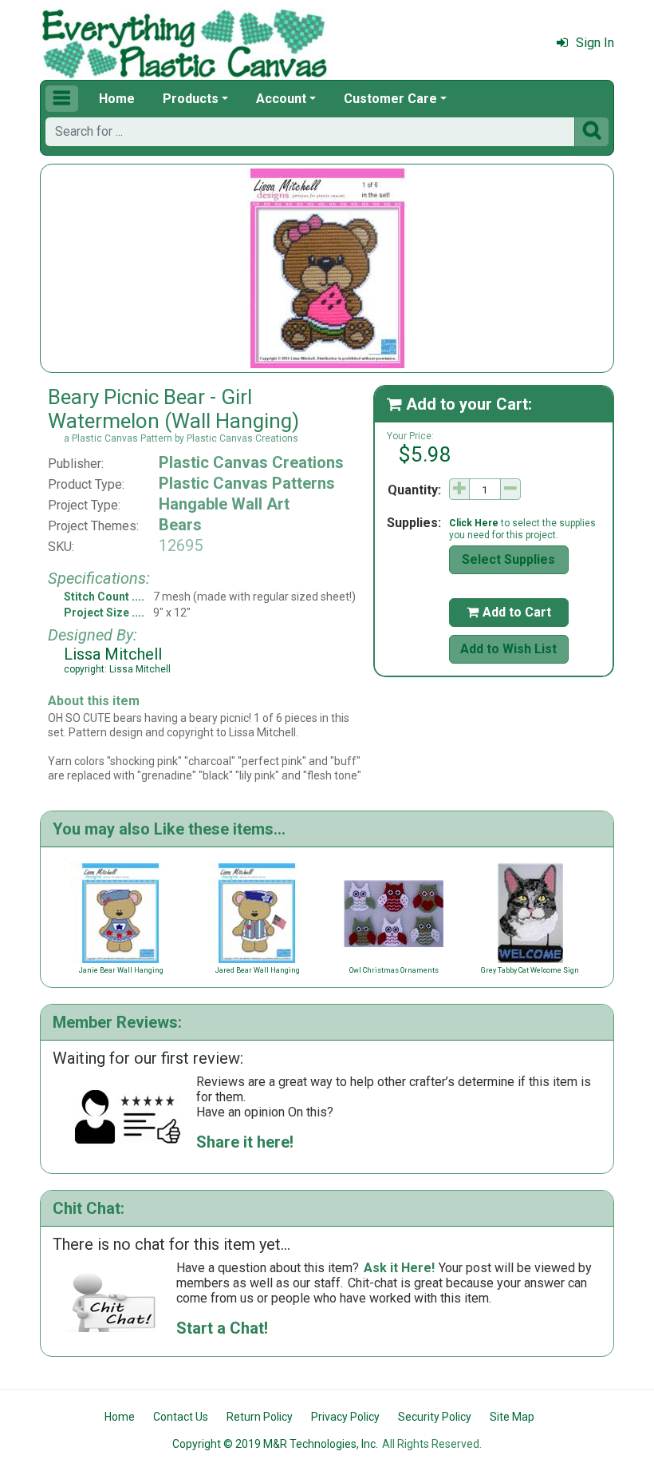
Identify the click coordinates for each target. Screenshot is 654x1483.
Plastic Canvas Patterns (247, 483)
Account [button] (281, 98)
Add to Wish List (508, 648)
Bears (180, 524)
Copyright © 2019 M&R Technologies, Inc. (275, 1443)
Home (117, 98)
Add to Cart (509, 612)
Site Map (512, 1416)
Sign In (595, 42)
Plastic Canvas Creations (251, 462)
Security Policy (434, 1416)
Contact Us (180, 1416)
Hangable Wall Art (224, 503)
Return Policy (260, 1416)
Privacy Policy (345, 1416)
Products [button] (191, 98)
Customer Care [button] (390, 98)
